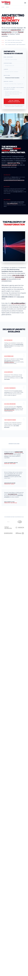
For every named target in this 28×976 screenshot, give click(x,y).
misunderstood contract (9, 165)
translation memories (9, 361)
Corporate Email (8, 63)
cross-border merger (18, 275)
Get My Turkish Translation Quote (14, 101)
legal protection (7, 32)
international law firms (9, 409)
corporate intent (15, 30)
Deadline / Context (8, 81)
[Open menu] (25, 2)
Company (6, 69)
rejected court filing (13, 163)
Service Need (7, 75)
